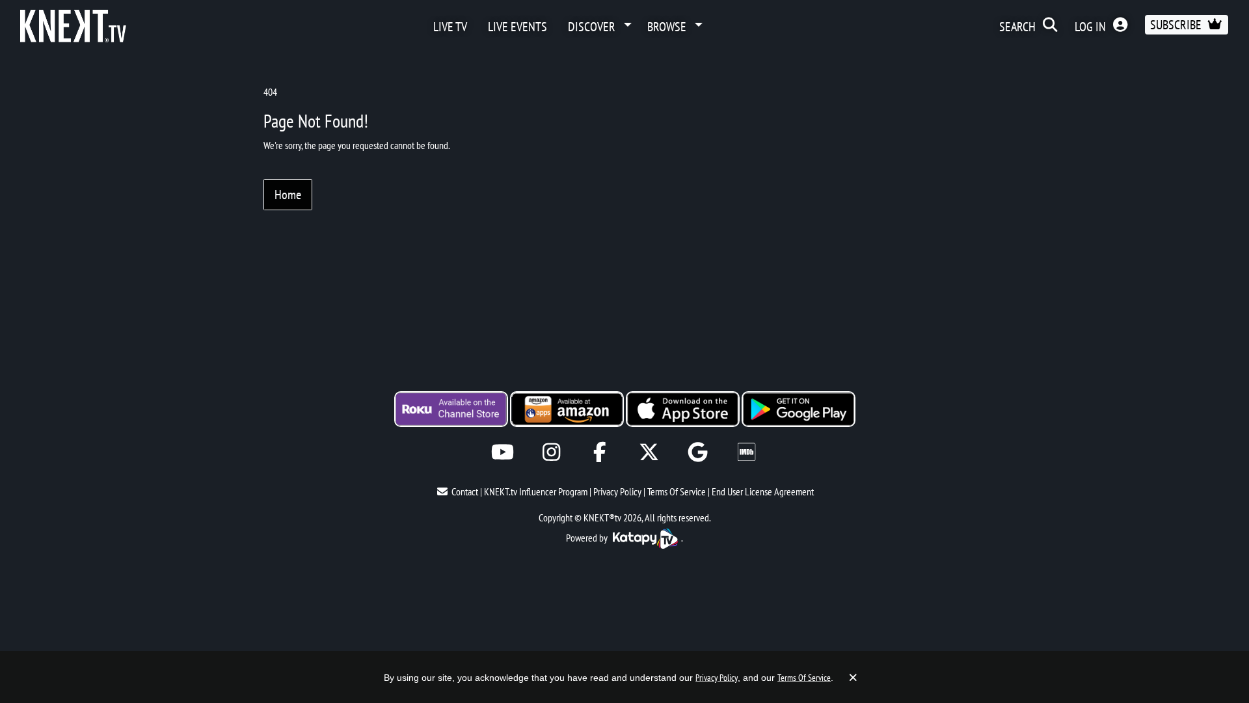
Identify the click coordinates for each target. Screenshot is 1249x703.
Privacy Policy (617, 491)
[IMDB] (746, 452)
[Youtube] (502, 452)
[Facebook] (600, 452)
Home (288, 194)
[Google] (697, 452)
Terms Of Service (676, 491)
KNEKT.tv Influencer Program (535, 491)
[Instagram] (551, 452)
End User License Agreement (763, 491)
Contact (464, 491)
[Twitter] (649, 452)
